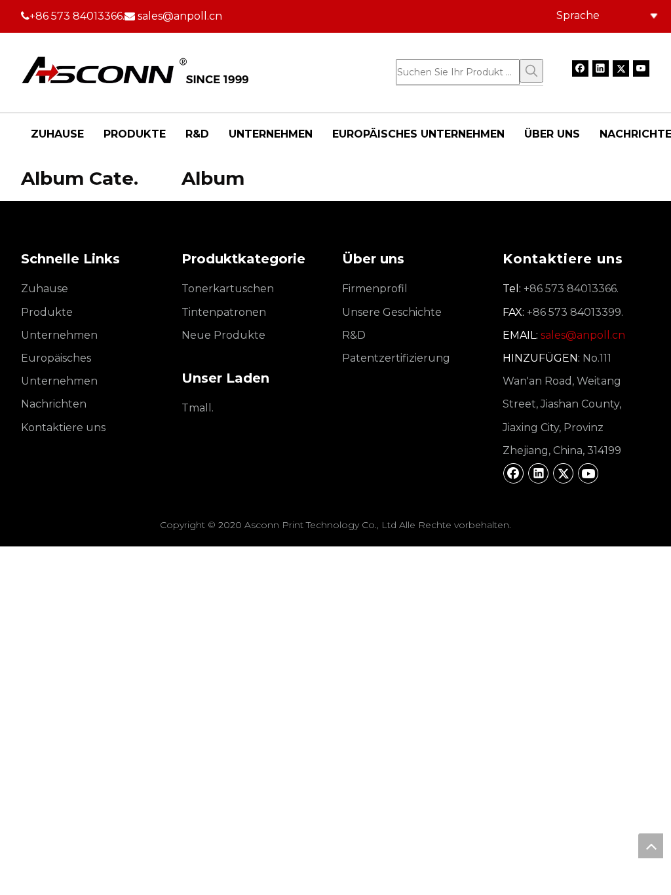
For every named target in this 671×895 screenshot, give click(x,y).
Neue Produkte (223, 335)
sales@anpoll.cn (180, 16)
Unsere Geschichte (392, 312)
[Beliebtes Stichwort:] (531, 71)
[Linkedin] (600, 68)
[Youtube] (641, 68)
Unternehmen (59, 335)
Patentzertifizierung (396, 358)
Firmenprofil (375, 288)
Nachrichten (53, 404)
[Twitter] (621, 68)
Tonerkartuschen (228, 288)
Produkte (47, 312)
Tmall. (198, 408)
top (650, 845)
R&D (354, 335)
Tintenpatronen (224, 312)
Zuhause (44, 288)
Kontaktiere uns (63, 427)
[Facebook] (580, 68)
